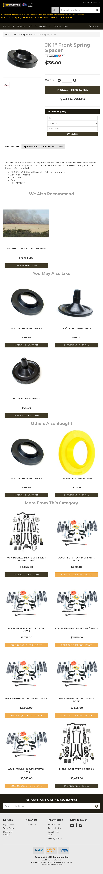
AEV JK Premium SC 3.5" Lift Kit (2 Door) (76, 628)
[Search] (97, 10)
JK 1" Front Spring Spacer (45, 34)
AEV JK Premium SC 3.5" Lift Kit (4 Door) (77, 699)
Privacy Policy (54, 828)
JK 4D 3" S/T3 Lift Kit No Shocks (77, 769)
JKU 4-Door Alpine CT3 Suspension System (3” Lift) (26, 559)
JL (14, 26)
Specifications (31, 146)
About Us (86, 3)
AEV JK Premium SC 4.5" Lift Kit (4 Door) (76, 559)
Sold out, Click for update (76, 574)
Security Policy (55, 838)
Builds (66, 26)
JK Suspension (25, 34)
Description (12, 146)
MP (30, 26)
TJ (36, 26)
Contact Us (95, 3)
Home (8, 34)
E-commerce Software (48, 865)
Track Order (8, 828)
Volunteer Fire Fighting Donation (26, 249)
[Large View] (6, 85)
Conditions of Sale (54, 833)
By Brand (58, 26)
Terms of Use (54, 824)
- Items (95, 26)
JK (9, 26)
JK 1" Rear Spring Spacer (26, 398)
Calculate (73, 134)
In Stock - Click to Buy (72, 90)
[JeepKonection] (18, 4)
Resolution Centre (8, 833)
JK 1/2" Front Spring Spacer (26, 328)
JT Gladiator (22, 26)
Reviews (47, 146)
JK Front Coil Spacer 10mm (77, 478)
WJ (40, 26)
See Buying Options (26, 265)
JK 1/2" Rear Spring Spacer (76, 328)
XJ (50, 26)
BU (4, 26)
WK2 (45, 26)
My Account (9, 824)
